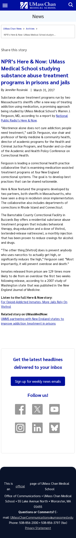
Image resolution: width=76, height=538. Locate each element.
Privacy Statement (38, 528)
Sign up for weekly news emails (38, 381)
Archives (30, 28)
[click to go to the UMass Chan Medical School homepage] (38, 5)
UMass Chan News (12, 28)
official (20, 486)
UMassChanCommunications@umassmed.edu (41, 517)
